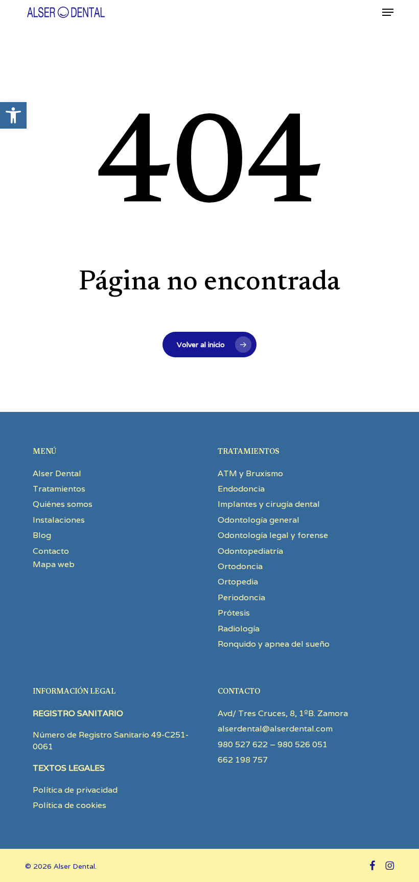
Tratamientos (59, 488)
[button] (13, 115)
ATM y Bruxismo (250, 473)
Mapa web (54, 564)
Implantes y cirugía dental (269, 504)
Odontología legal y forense (273, 535)
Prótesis (234, 612)
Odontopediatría (250, 551)
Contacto (51, 551)
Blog (42, 535)
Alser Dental (57, 473)
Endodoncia (241, 488)
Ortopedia (238, 581)
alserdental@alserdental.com (275, 728)
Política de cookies (69, 805)
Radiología (239, 628)
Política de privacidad (75, 790)
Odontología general (258, 519)
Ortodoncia (240, 566)
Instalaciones (59, 519)
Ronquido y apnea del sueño (274, 644)
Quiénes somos (62, 504)
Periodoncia (241, 597)
